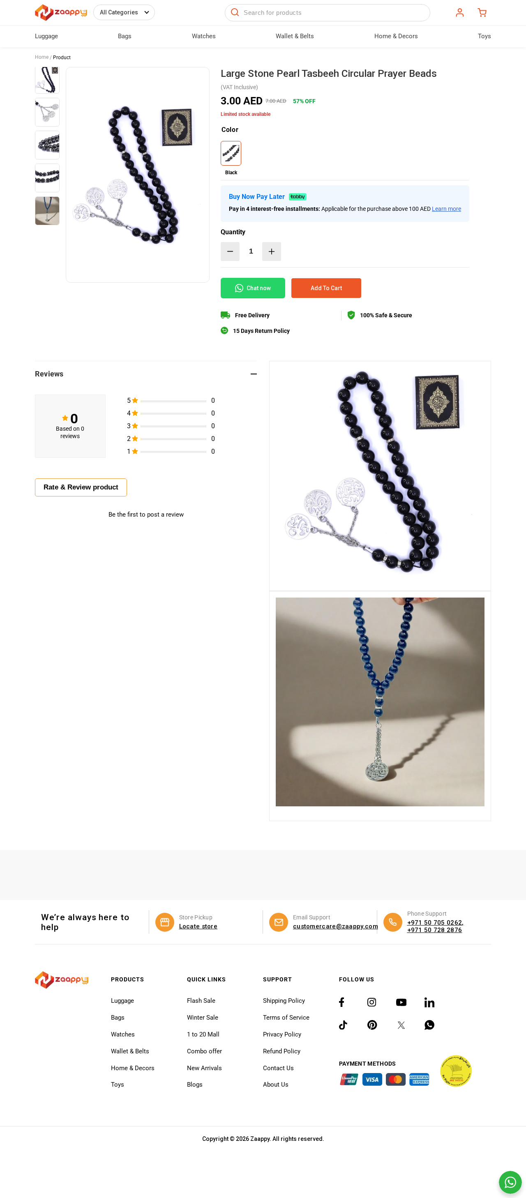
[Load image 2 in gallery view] (47, 112)
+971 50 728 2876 (434, 930)
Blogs (195, 1084)
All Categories (119, 12)
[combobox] (327, 12)
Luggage (122, 1000)
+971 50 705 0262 (434, 922)
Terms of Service (286, 1017)
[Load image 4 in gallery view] (47, 178)
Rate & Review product (81, 487)
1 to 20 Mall (203, 1034)
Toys (117, 1084)
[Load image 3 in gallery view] (47, 145)
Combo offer (204, 1051)
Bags (118, 1017)
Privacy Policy (282, 1034)
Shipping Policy (284, 1000)
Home (41, 57)
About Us (275, 1084)
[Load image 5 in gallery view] (47, 210)
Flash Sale (201, 1000)
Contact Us (278, 1068)
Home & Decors (133, 1068)
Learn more (446, 208)
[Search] (235, 12)
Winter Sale (202, 1017)
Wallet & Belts (130, 1051)
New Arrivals (204, 1068)
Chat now (259, 288)
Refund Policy (281, 1051)
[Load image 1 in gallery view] (47, 79)
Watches (123, 1034)
